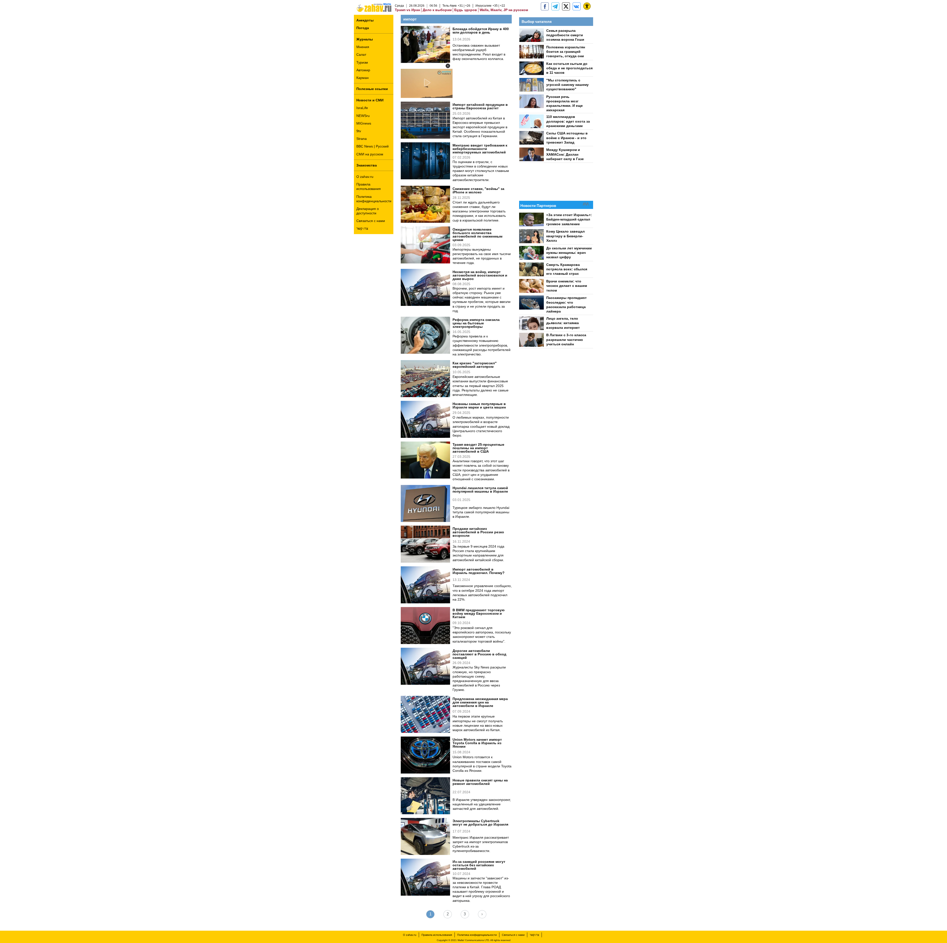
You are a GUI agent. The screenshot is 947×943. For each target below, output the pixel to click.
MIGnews (363, 123)
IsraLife (362, 108)
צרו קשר (362, 228)
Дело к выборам (437, 10)
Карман (362, 78)
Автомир (363, 70)
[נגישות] (587, 6)
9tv (358, 131)
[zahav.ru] (545, 6)
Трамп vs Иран (407, 10)
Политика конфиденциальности (373, 199)
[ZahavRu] (566, 6)
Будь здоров (465, 10)
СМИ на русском (369, 154)
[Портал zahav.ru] (577, 6)
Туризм (362, 62)
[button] (448, 66)
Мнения (362, 47)
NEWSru (363, 116)
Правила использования (368, 186)
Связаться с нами (370, 221)
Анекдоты (365, 20)
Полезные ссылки (372, 89)
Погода (362, 28)
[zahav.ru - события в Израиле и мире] (555, 6)
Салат (361, 54)
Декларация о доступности (367, 211)
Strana (361, 139)
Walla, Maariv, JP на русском (504, 10)
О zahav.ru (364, 177)
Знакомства (366, 165)
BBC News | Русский (372, 146)
